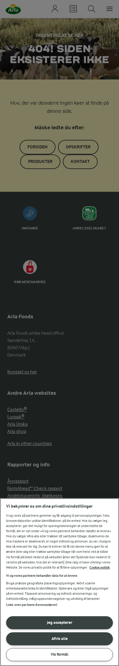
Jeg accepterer (59, 622)
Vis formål (59, 654)
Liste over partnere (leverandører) (31, 605)
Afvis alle (60, 638)
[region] (59, 582)
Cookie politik (99, 568)
